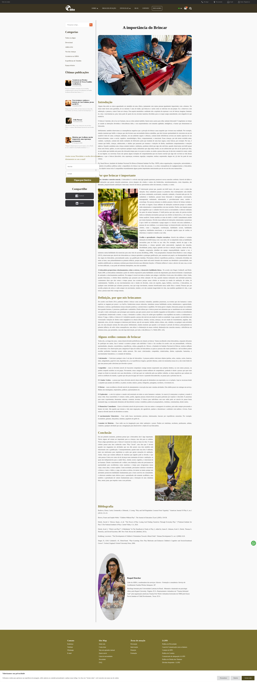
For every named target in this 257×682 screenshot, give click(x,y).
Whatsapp (70, 650)
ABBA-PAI (69, 47)
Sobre (94, 8)
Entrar (241, 2)
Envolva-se (124, 8)
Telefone (70, 647)
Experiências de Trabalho (73, 61)
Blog (136, 8)
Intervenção (134, 647)
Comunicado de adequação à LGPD (173, 656)
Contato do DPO (167, 650)
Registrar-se (247, 2)
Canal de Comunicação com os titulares (174, 647)
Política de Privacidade (169, 644)
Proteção (133, 650)
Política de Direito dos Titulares (172, 659)
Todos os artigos (70, 38)
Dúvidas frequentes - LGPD (171, 662)
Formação (134, 653)
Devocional (69, 42)
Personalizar (223, 678)
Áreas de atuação (109, 8)
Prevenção (134, 644)
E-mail (69, 653)
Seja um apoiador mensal (107, 650)
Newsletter (102, 659)
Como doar (102, 647)
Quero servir (103, 653)
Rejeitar (236, 678)
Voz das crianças (70, 52)
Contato (145, 8)
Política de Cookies (168, 653)
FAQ (100, 662)
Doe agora (157, 8)
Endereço (70, 644)
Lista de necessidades (105, 656)
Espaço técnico (70, 65)
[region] (128, 676)
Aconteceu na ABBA (72, 56)
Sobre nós (102, 644)
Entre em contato (6, 2)
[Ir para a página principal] (70, 8)
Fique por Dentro (82, 180)
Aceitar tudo (248, 678)
